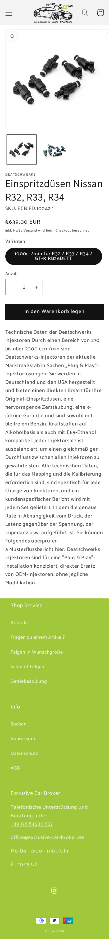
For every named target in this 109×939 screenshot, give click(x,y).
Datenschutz (24, 754)
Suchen (19, 724)
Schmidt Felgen (27, 667)
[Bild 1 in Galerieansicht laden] (21, 149)
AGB (15, 768)
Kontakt (19, 623)
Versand (30, 230)
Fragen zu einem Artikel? (38, 637)
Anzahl (12, 274)
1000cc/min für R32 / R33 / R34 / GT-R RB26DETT (54, 256)
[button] (8, 12)
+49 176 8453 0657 (32, 824)
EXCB (60, 931)
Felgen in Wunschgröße (37, 652)
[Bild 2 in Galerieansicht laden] (54, 149)
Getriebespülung (29, 681)
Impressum (23, 739)
